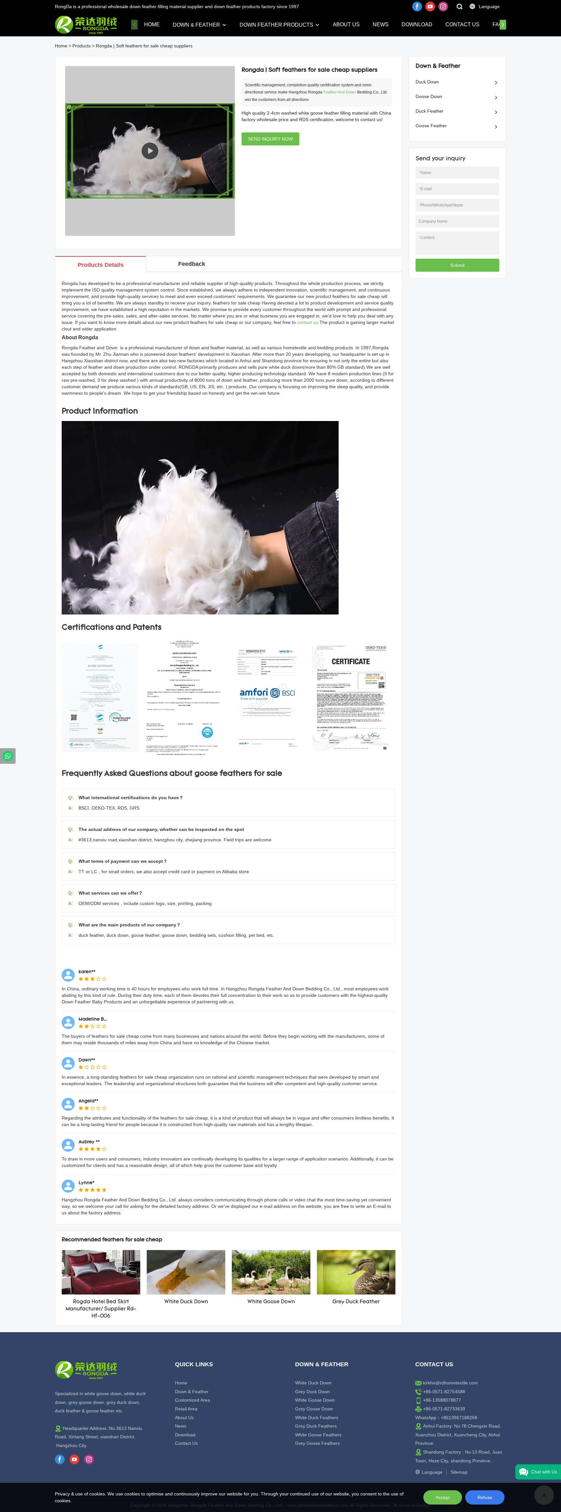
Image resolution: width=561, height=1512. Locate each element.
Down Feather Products (276, 25)
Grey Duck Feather (356, 1302)
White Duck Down (186, 1302)
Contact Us (462, 24)
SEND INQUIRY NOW (270, 139)
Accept (443, 1497)
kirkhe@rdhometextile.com (450, 1382)
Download (417, 24)
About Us (346, 24)
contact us (307, 322)
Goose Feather (431, 125)
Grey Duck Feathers (316, 1426)
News (381, 24)
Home (152, 24)
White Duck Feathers (316, 1417)
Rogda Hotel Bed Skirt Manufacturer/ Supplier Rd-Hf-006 (101, 1309)
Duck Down (427, 81)
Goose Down (429, 96)
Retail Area (186, 1408)
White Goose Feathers (318, 1434)
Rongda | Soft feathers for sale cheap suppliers (144, 45)
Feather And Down (339, 92)
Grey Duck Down (312, 1391)
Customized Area (192, 1400)
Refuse (485, 1497)
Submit (457, 265)
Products (81, 45)
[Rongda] (8, 756)
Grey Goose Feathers (317, 1443)
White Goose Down (271, 1302)
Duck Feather (429, 111)
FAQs (499, 24)
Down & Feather (196, 25)
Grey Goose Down (314, 1408)
